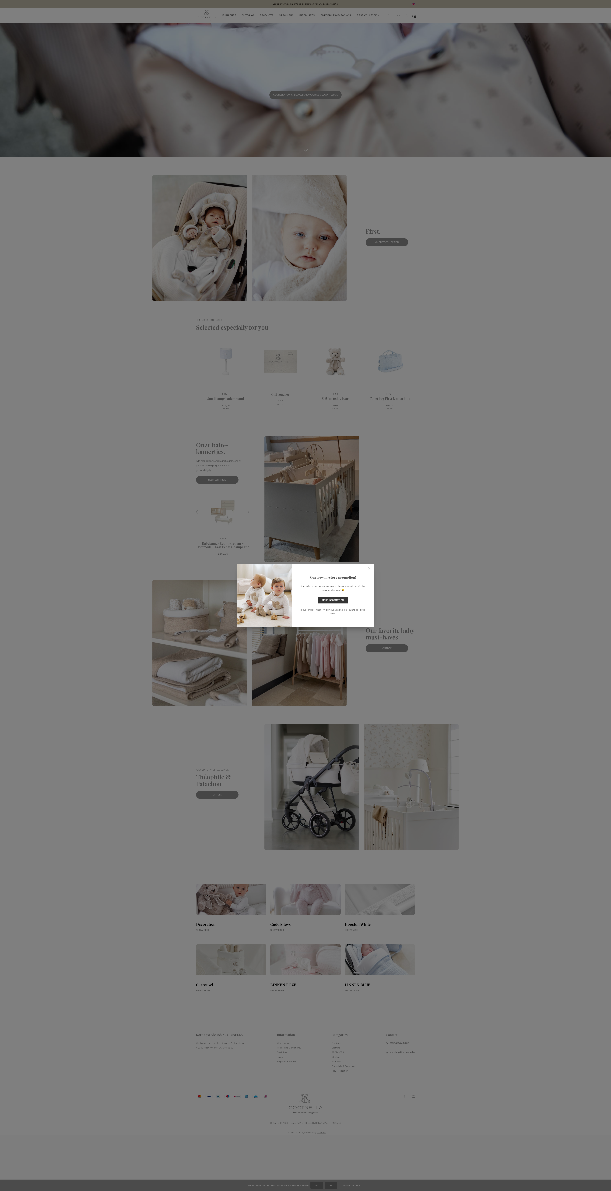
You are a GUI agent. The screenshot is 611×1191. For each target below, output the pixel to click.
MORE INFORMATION (333, 600)
